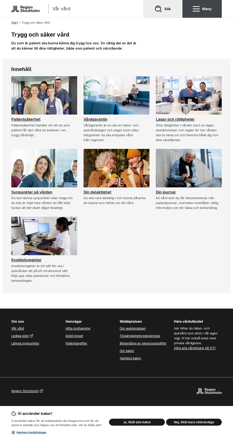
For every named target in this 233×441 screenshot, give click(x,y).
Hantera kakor (130, 358)
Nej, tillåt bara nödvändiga (194, 422)
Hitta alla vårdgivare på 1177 (195, 348)
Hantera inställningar (31, 432)
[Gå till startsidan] (25, 9)
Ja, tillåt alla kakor (137, 422)
